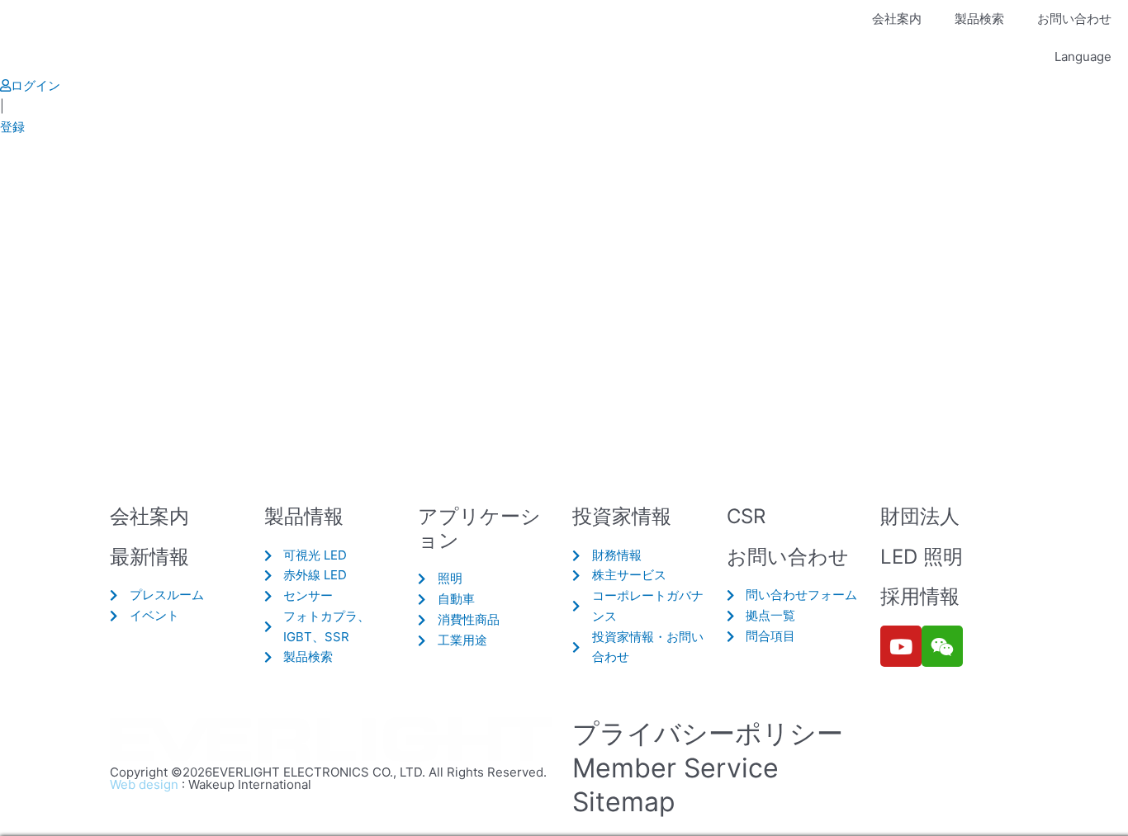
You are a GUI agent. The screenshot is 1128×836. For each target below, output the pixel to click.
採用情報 (920, 596)
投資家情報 (621, 516)
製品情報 (304, 516)
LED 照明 (921, 557)
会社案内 (897, 18)
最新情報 (149, 557)
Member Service (675, 768)
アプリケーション (479, 528)
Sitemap (623, 802)
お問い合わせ (1074, 18)
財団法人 (920, 516)
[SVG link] (333, 740)
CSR (746, 516)
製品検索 (979, 18)
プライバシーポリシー (707, 733)
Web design (144, 784)
